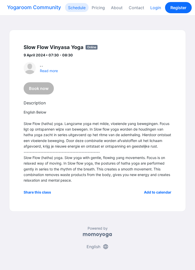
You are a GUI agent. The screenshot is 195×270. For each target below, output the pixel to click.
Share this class (37, 192)
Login (155, 7)
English (98, 247)
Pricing (98, 7)
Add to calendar (157, 192)
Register (178, 7)
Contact (136, 7)
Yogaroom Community (34, 7)
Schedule (77, 7)
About (117, 7)
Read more (49, 71)
